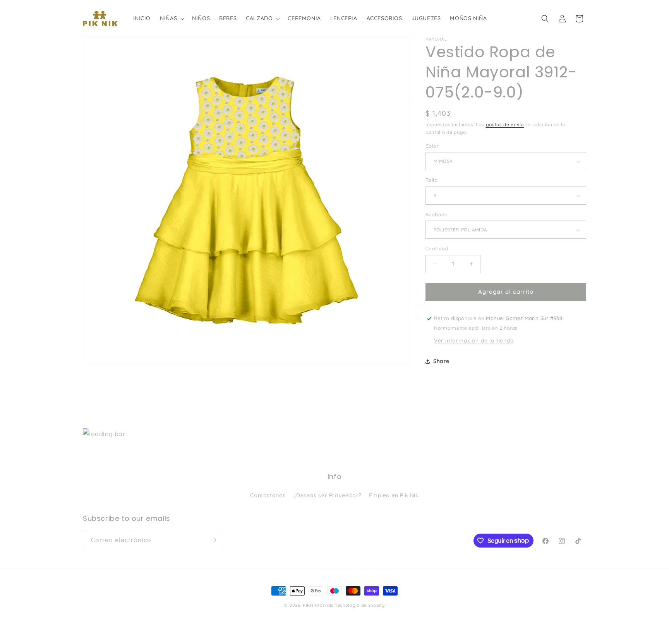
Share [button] (441, 361)
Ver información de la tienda (474, 340)
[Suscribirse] (213, 540)
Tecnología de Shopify (360, 605)
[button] (171, 18)
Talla (431, 180)
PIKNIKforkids (318, 605)
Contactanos (268, 495)
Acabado (436, 214)
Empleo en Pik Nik (394, 495)
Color (432, 146)
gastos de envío (505, 124)
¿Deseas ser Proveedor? (327, 495)
